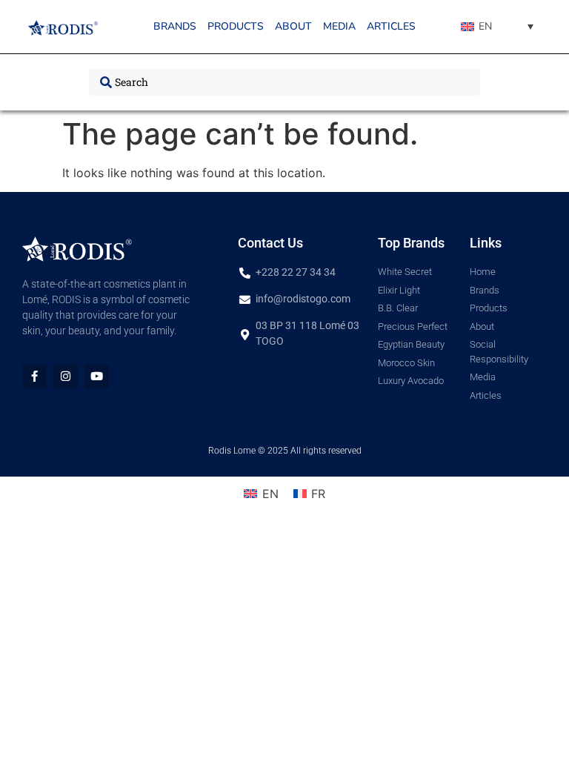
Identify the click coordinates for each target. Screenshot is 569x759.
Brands (174, 26)
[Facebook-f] (34, 376)
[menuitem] (497, 27)
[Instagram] (65, 376)
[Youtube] (96, 376)
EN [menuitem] (485, 26)
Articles (391, 26)
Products (235, 26)
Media (339, 26)
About (293, 26)
